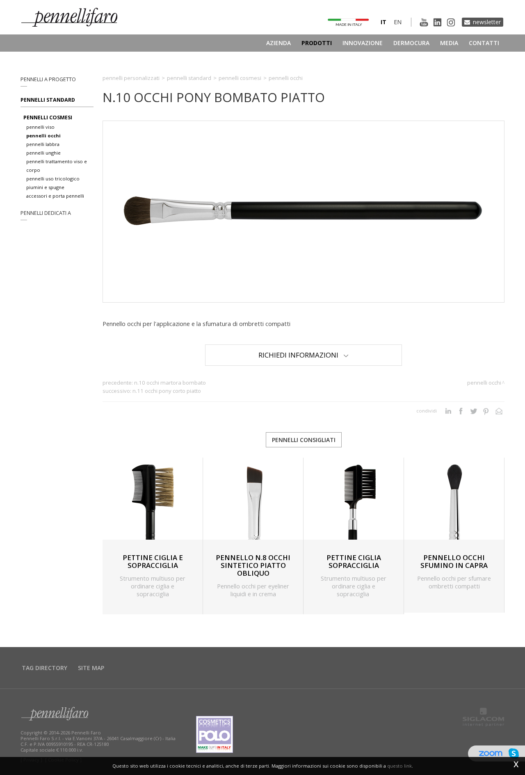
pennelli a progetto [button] (48, 79)
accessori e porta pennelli (55, 196)
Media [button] (449, 43)
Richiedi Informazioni (300, 355)
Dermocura (411, 43)
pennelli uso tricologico (53, 179)
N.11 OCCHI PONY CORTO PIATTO (166, 390)
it (383, 22)
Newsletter (487, 22)
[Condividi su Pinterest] (486, 411)
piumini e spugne (45, 187)
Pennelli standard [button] (48, 99)
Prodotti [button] (316, 43)
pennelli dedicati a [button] (46, 213)
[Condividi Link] (499, 411)
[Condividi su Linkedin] (448, 411)
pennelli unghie (43, 153)
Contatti (484, 43)
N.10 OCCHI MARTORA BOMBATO (170, 382)
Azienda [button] (278, 43)
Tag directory (44, 668)
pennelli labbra (42, 144)
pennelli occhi (43, 135)
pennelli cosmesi (47, 117)
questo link (399, 766)
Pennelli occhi (286, 78)
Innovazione (362, 43)
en (398, 22)
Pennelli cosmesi (240, 78)
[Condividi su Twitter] (473, 411)
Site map (91, 668)
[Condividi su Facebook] (461, 411)
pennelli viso (40, 127)
